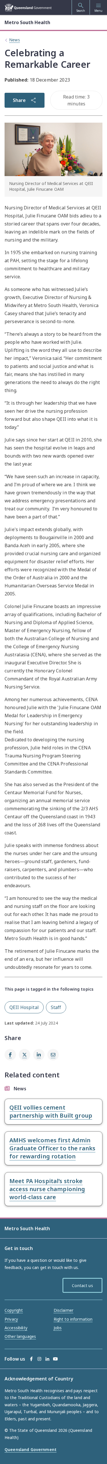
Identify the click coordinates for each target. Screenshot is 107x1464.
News (14, 40)
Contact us (82, 1285)
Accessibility (16, 1327)
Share (19, 100)
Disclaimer (63, 1310)
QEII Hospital (24, 1007)
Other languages (20, 1336)
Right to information (73, 1319)
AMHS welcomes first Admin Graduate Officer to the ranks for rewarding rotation (52, 1148)
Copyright (14, 1310)
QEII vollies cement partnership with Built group (50, 1111)
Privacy (11, 1319)
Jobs (58, 1327)
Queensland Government (30, 1449)
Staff (56, 1007)
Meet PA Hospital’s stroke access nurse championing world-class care (47, 1189)
